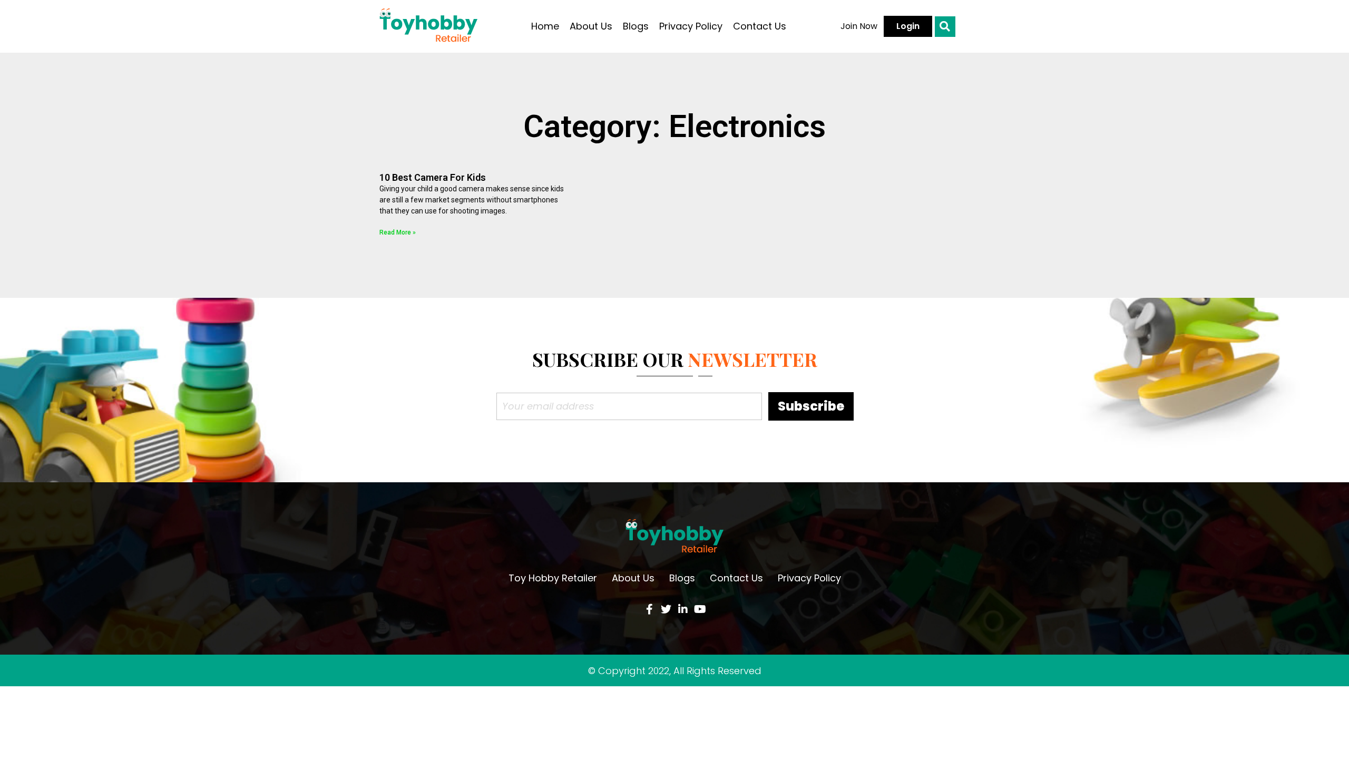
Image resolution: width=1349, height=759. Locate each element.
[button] (859, 26)
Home (545, 26)
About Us (591, 26)
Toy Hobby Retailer (553, 578)
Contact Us (759, 26)
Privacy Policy (690, 26)
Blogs (636, 26)
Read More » (397, 232)
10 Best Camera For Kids (432, 177)
